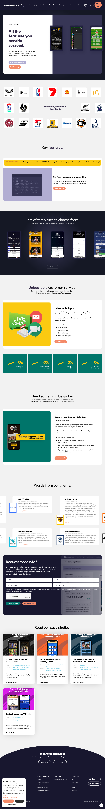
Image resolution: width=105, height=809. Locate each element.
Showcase (72, 5)
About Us (74, 787)
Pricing (45, 5)
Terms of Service (88, 801)
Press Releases (75, 785)
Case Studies (53, 5)
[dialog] (14, 792)
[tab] (12, 162)
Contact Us (60, 762)
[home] (12, 5)
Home (39, 779)
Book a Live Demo (29, 603)
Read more (6, 795)
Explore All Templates (43, 782)
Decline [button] (20, 801)
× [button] (24, 780)
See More (52, 267)
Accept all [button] (9, 801)
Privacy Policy (27, 591)
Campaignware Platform (60, 779)
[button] (24, 5)
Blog (73, 779)
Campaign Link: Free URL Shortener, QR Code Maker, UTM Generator (43, 789)
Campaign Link (63, 5)
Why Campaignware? (35, 5)
